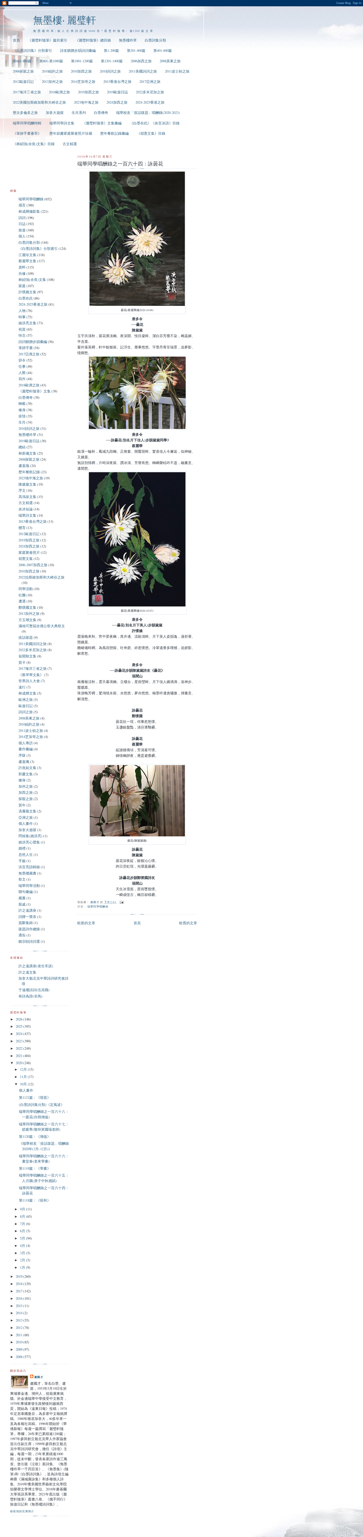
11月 (24, 1076)
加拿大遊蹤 (55, 112)
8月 (23, 1216)
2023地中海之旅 (86, 102)
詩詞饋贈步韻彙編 (32, 341)
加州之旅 (25, 786)
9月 (23, 1209)
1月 (23, 1267)
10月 (24, 1084)
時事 (22, 316)
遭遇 (22, 601)
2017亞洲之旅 (149, 81)
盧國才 (38, 1377)
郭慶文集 (25, 774)
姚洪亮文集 (27, 323)
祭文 (22, 879)
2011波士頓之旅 (177, 71)
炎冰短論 (25, 509)
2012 (19, 1327)
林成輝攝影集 (29, 211)
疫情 (22, 416)
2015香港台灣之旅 (117, 81)
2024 (19, 1033)
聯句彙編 (25, 891)
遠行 (22, 687)
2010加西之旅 (81, 71)
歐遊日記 (25, 705)
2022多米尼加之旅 (150, 92)
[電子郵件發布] (121, 902)
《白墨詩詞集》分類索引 (32, 50)
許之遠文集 (27, 972)
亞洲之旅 (25, 817)
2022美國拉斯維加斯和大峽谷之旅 (39, 102)
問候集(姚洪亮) (30, 835)
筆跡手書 (25, 347)
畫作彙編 (25, 749)
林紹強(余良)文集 (32, 279)
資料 (22, 267)
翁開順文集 (27, 656)
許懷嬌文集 (27, 291)
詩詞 (22, 217)
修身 (22, 409)
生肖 (22, 422)
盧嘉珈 (23, 465)
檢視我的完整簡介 (22, 1511)
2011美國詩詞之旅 (143, 71)
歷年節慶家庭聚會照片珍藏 (70, 133)
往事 (22, 366)
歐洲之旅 (25, 699)
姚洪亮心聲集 (29, 842)
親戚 (22, 904)
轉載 (22, 403)
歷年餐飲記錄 (29, 471)
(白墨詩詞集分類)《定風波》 (41, 1104)
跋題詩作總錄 (29, 929)
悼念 (22, 335)
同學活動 (25, 588)
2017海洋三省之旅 (27, 92)
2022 (19, 1048)
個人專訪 (25, 742)
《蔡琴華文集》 (30, 674)
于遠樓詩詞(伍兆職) (34, 989)
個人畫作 (25, 823)
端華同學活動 (29, 885)
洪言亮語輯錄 (29, 866)
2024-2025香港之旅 (149, 102)
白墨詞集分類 (155, 40)
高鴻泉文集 (27, 496)
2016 (19, 1298)
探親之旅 (25, 798)
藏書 (22, 898)
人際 (22, 372)
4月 (23, 1245)
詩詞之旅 (25, 711)
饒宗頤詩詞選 (29, 941)
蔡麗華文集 (27, 260)
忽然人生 (25, 854)
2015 (19, 1305)
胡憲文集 (25, 558)
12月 (24, 1069)
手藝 (22, 860)
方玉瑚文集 (27, 619)
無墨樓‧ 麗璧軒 (64, 19)
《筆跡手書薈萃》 (27, 133)
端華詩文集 (27, 515)
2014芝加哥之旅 (83, 81)
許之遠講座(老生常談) (35, 965)
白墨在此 (25, 298)
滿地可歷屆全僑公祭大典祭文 (41, 625)
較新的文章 (86, 922)
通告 (22, 935)
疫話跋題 (25, 637)
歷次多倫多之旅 (25, 112)
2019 (19, 1276)
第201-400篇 (136, 50)
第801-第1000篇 (51, 61)
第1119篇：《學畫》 (35, 1168)
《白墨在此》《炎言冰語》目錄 (155, 123)
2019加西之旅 (88, 92)
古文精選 (70, 143)
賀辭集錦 (25, 922)
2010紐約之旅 (52, 71)
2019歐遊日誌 (117, 92)
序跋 (22, 755)
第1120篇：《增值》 (35, 1136)
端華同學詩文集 (61, 123)
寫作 (22, 378)
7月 (23, 1223)
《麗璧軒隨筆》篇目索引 (47, 40)
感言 (22, 205)
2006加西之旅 (141, 61)
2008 (19, 1356)
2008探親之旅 (23, 71)
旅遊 (22, 230)
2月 (23, 1260)
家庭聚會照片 (29, 552)
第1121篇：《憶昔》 (35, 1097)
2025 (19, 1026)
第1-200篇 (111, 50)
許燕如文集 (27, 767)
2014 (19, 1312)
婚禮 (22, 848)
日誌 (22, 223)
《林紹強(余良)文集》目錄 (34, 143)
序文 (22, 490)
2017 (19, 1291)
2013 (19, 1320)
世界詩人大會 (29, 680)
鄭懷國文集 (27, 607)
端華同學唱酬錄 (97, 906)
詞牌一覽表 (27, 916)
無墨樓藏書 (27, 873)
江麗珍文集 (27, 254)
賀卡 (22, 662)
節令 (22, 360)
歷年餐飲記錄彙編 (114, 133)
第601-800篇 (22, 61)
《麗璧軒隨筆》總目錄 (93, 40)
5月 (23, 1238)
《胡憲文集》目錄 (151, 133)
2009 (19, 1349)
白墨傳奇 (101, 112)
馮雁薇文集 (27, 811)
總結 (22, 447)
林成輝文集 (27, 693)
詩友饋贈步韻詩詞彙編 (78, 50)
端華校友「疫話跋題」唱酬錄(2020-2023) (148, 112)
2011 (19, 1334)
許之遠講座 (27, 910)
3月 (23, 1252)
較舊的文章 (188, 922)
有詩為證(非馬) (30, 996)
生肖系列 (79, 112)
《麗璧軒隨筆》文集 (34, 391)
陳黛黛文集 (27, 484)
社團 (22, 595)
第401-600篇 (162, 50)
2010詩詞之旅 (110, 71)
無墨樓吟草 (128, 40)
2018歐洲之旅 (59, 92)
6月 (23, 1230)
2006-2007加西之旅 (32, 564)
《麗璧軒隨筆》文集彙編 (102, 123)
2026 (19, 1019)
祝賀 (22, 329)
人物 (22, 310)
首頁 (16, 40)
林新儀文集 (27, 453)
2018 (19, 1283)
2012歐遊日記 (23, 81)
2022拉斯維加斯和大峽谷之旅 (41, 577)
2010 (19, 1342)
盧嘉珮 (23, 761)
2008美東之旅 (170, 61)
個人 (22, 236)
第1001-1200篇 (82, 61)
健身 (22, 780)
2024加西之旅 (117, 102)
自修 (22, 273)
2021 (19, 1055)
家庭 (22, 285)
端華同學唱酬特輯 (27, 123)
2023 (19, 1041)
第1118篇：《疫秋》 (35, 1200)
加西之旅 (25, 792)
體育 (22, 527)
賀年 (22, 805)
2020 (19, 1062)
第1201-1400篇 (112, 61)
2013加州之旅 (52, 81)
